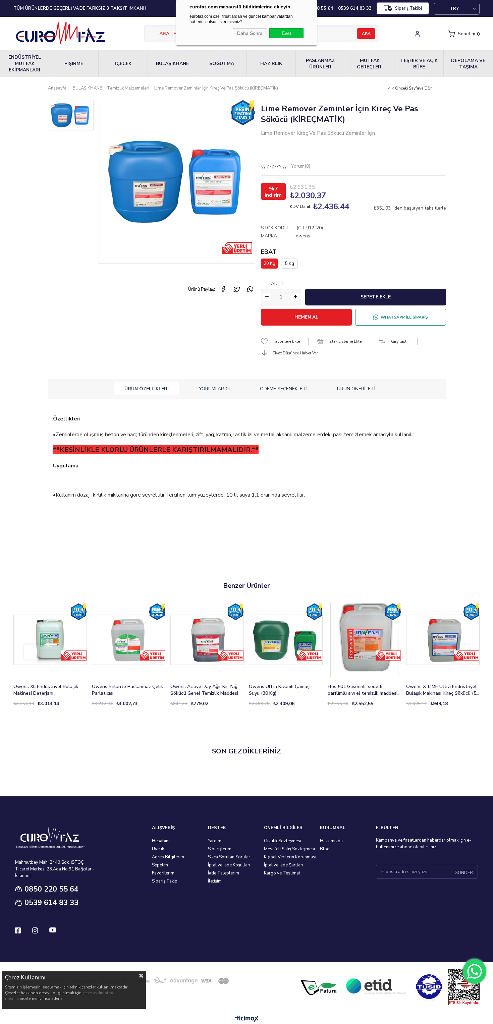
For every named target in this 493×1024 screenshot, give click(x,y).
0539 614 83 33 (51, 902)
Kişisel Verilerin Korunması (290, 857)
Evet (286, 33)
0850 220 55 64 (51, 889)
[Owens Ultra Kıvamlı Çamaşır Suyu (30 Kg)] (285, 640)
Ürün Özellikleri (146, 389)
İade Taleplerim (223, 873)
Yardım (214, 841)
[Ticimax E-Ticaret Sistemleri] (247, 1019)
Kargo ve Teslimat (282, 873)
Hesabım (161, 841)
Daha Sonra (250, 33)
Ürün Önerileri (356, 389)
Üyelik (158, 849)
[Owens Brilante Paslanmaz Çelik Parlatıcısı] (128, 640)
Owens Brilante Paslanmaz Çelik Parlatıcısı (127, 689)
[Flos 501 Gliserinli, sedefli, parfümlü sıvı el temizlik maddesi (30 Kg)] (364, 640)
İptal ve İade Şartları (283, 865)
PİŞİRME (73, 63)
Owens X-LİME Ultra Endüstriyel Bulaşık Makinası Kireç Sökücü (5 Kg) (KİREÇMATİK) (441, 690)
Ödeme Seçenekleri (283, 389)
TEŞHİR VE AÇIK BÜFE (419, 63)
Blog (325, 849)
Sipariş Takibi (408, 8)
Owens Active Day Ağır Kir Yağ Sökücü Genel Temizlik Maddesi (204, 689)
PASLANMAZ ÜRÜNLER (320, 63)
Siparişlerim (219, 849)
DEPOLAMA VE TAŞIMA (468, 63)
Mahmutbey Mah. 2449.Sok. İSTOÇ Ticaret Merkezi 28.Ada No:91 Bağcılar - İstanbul (55, 869)
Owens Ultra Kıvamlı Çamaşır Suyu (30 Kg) (280, 689)
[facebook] (223, 289)
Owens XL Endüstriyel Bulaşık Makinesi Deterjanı (45, 689)
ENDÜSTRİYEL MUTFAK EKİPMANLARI (24, 63)
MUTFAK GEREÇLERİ (370, 63)
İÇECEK (123, 63)
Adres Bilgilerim (168, 857)
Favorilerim (163, 873)
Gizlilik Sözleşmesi (282, 841)
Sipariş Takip (164, 881)
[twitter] (237, 289)
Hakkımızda (331, 841)
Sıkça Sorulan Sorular (229, 857)
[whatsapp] (250, 289)
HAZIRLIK (271, 63)
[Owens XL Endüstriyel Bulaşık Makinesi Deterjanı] (50, 640)
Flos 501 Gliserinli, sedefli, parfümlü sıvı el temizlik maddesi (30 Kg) (362, 690)
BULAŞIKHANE (172, 63)
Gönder (463, 873)
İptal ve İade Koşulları (229, 865)
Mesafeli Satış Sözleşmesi (289, 849)
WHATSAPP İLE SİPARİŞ (404, 317)
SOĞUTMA (221, 63)
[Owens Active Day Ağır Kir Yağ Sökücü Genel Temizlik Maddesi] (207, 640)
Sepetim (160, 865)
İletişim (215, 881)
